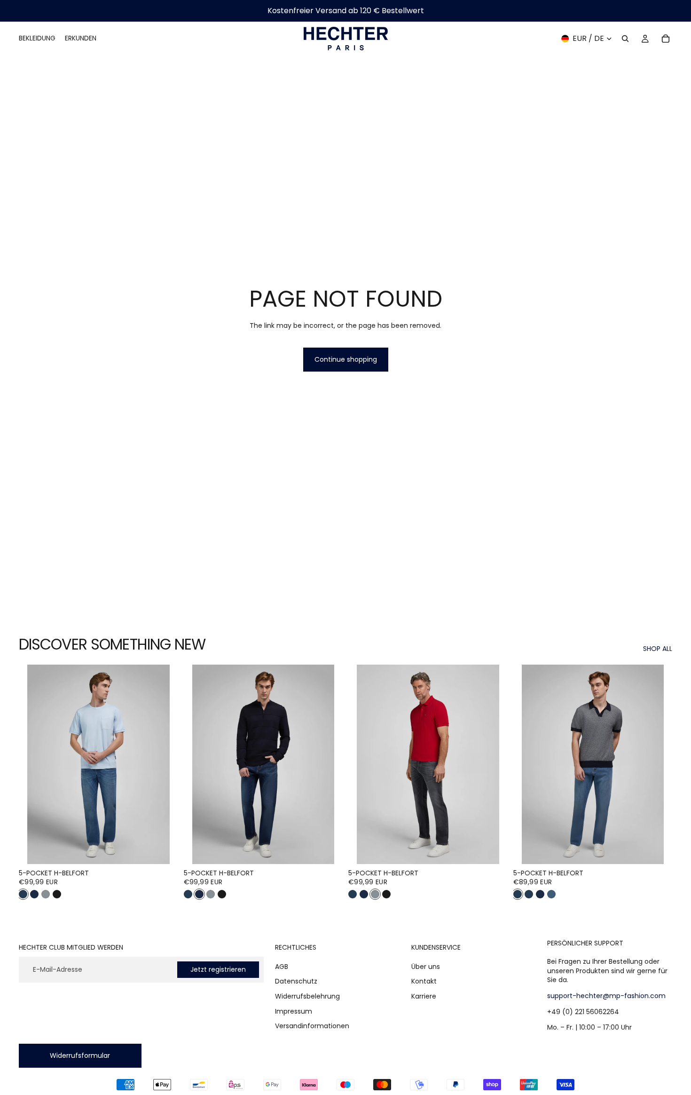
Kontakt (424, 981)
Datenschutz (296, 981)
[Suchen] (625, 38)
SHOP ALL (657, 648)
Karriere (423, 996)
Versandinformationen (312, 1026)
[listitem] (23, 894)
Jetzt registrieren (218, 969)
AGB (281, 966)
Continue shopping (345, 359)
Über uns (425, 966)
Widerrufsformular (80, 1055)
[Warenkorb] (665, 38)
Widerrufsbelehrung (307, 996)
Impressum (293, 1011)
